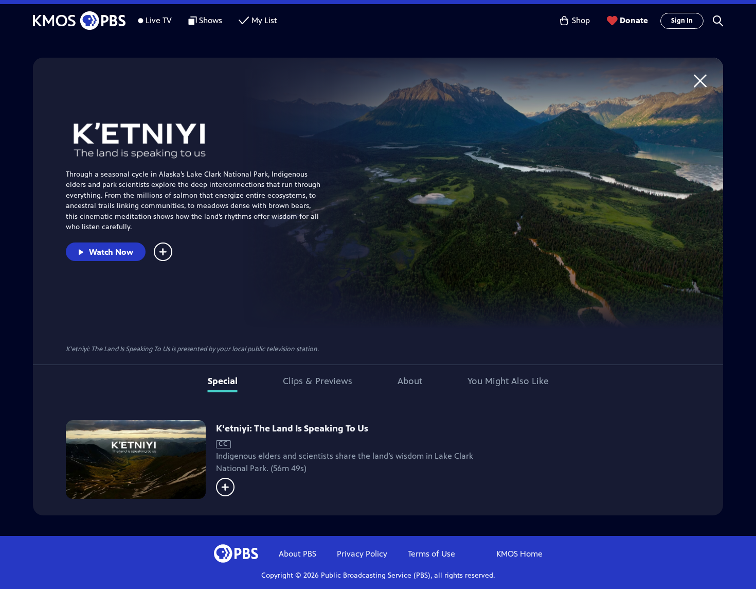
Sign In (682, 20)
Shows (210, 20)
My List (264, 20)
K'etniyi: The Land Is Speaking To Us (292, 428)
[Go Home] (700, 80)
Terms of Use (431, 554)
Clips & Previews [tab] (317, 381)
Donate (634, 20)
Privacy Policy (362, 554)
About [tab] (410, 381)
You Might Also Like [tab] (508, 381)
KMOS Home (519, 554)
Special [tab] (223, 381)
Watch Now (111, 252)
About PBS (297, 554)
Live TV (159, 20)
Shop (581, 20)
